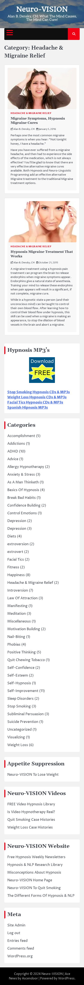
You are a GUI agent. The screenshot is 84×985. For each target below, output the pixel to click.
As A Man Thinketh (23, 482)
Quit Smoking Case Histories (31, 819)
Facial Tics (15, 559)
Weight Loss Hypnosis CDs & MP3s (37, 397)
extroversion (18, 544)
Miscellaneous (19, 621)
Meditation (16, 613)
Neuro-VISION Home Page (29, 880)
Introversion (17, 590)
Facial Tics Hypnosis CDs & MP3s (35, 402)
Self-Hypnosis (19, 683)
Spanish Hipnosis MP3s (27, 407)
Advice (12, 459)
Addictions (16, 443)
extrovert (15, 551)
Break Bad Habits (21, 497)
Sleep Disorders (20, 698)
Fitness (13, 567)
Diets (11, 536)
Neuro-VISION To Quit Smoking (34, 888)
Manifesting (17, 606)
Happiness (16, 575)
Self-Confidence (20, 667)
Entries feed (17, 940)
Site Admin (16, 925)
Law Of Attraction (22, 598)
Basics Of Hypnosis (23, 490)
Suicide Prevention (22, 721)
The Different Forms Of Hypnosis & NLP (41, 895)
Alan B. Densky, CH (24, 129)
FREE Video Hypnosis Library (31, 804)
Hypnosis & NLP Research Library (35, 864)
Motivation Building (23, 629)
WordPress (66, 978)
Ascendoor (30, 978)
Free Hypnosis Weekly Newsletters (36, 857)
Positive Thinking (21, 652)
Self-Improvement (22, 691)
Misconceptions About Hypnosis (34, 872)
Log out (13, 933)
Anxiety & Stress (21, 474)
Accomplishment (21, 436)
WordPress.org (20, 956)
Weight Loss (17, 745)
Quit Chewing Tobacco (26, 660)
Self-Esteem (17, 675)
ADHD (12, 451)
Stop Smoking (19, 706)
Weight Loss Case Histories (30, 827)
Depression (16, 521)
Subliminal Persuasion (25, 714)
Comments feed (20, 948)
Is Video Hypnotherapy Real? (31, 812)
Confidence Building (23, 505)
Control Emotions (22, 513)
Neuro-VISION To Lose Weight (33, 774)
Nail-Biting (16, 636)
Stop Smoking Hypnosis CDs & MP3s (38, 392)
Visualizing (16, 737)
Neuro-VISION (42, 9)
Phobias (13, 644)
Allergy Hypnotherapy (25, 466)
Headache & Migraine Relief (31, 113)
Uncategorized (19, 729)
